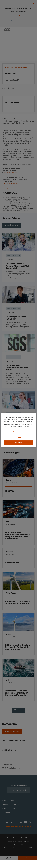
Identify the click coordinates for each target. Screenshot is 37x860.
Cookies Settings (18, 432)
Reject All (18, 437)
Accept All (18, 442)
